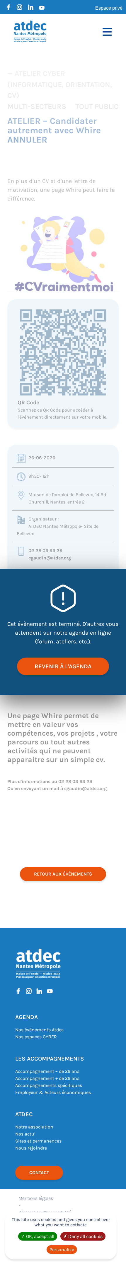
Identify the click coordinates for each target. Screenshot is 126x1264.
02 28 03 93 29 (45, 550)
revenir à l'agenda (63, 666)
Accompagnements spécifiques (48, 1085)
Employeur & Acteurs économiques (53, 1092)
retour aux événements (63, 874)
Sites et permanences (38, 1141)
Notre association (34, 1127)
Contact (39, 1172)
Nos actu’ (25, 1134)
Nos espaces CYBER (36, 1036)
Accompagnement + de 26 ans (47, 1078)
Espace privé (108, 8)
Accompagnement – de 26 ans (47, 1071)
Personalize (62, 1249)
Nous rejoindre (31, 1148)
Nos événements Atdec (39, 1029)
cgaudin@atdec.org (49, 558)
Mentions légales (35, 1198)
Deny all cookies (85, 1236)
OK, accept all (39, 1236)
